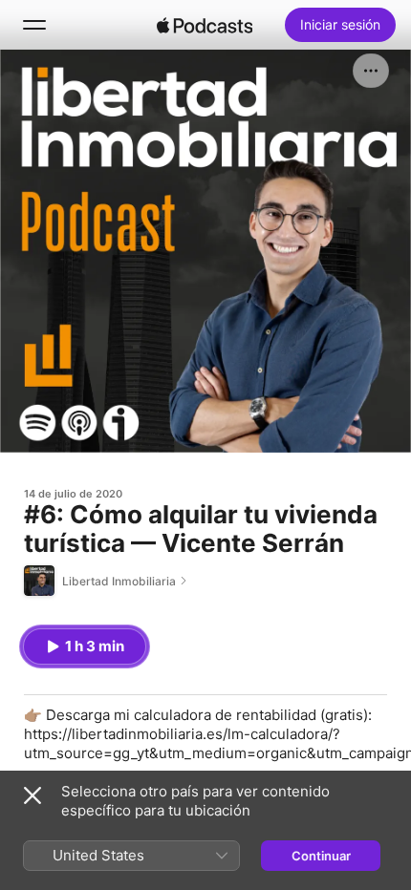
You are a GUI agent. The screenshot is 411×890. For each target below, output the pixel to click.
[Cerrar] (32, 795)
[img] (204, 24)
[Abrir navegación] (34, 25)
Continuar (321, 855)
